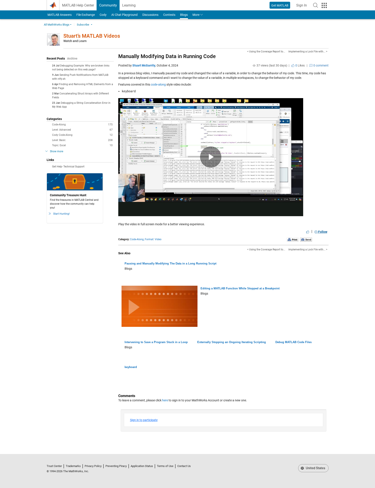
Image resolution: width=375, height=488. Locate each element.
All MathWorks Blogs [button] (56, 24)
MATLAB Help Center (78, 5)
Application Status (142, 466)
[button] (315, 5)
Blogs (184, 14)
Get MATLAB (279, 5)
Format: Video (153, 239)
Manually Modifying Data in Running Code (167, 56)
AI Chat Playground (124, 14)
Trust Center (54, 466)
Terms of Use (165, 466)
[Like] (308, 231)
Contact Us (184, 466)
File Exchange (85, 14)
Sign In (302, 6)
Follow (322, 231)
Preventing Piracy (116, 466)
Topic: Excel (82, 145)
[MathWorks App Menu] (324, 5)
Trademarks (73, 466)
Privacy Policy (93, 466)
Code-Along (82, 124)
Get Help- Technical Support (68, 166)
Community (108, 5)
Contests (169, 14)
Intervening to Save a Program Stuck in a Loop (156, 342)
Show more (56, 151)
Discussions (150, 14)
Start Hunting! (61, 213)
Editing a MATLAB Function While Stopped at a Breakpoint (240, 288)
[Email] (306, 239)
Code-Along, (137, 239)
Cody (103, 14)
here (165, 400)
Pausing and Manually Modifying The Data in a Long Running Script (170, 263)
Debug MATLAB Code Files (293, 342)
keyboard (131, 367)
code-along (158, 84)
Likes (300, 65)
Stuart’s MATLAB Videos (91, 36)
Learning (129, 5)
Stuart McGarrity (143, 65)
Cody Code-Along (82, 134)
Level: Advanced (82, 129)
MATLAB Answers (59, 14)
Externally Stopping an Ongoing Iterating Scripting (231, 342)
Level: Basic (82, 140)
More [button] (195, 14)
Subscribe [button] (83, 24)
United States (315, 468)
